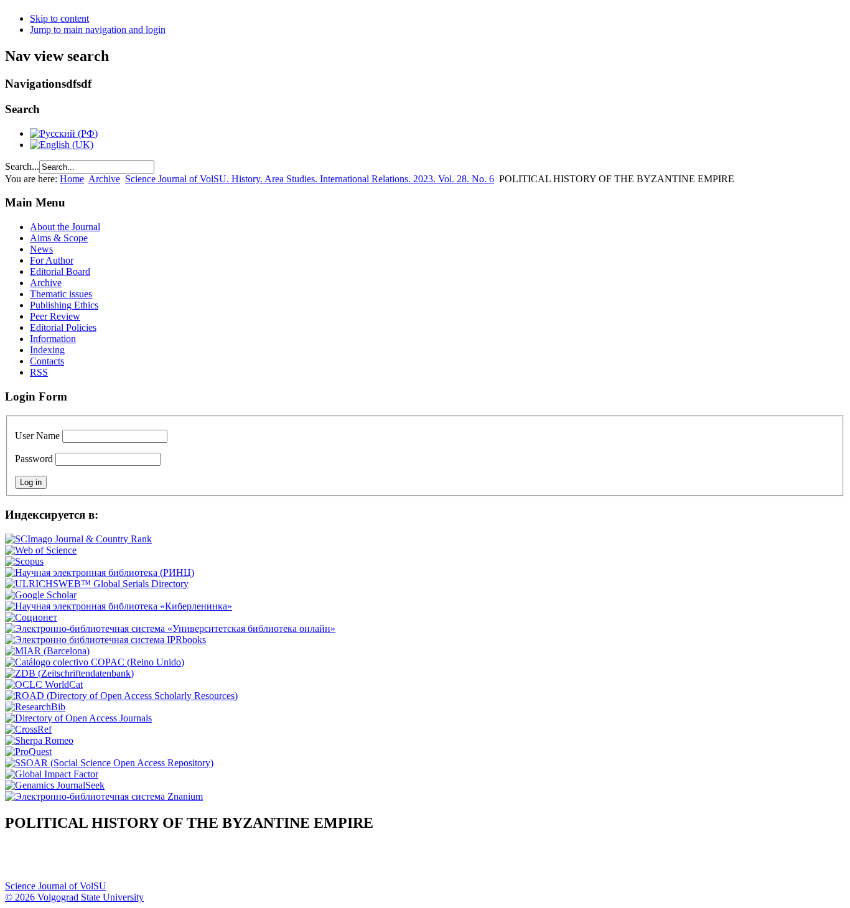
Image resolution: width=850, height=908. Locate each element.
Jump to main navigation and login (98, 29)
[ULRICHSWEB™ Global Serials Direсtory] (97, 583)
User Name (37, 435)
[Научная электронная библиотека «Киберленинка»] (118, 606)
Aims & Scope (59, 238)
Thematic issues (61, 294)
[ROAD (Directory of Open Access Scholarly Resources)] (121, 695)
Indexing (47, 350)
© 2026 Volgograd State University (74, 897)
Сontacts (47, 361)
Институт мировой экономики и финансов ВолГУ (269, 862)
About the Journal (65, 226)
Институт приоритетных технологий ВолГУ (176, 862)
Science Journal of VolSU (55, 886)
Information (53, 338)
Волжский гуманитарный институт (51, 862)
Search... (22, 166)
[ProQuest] (28, 751)
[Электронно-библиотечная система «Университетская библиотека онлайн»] (170, 628)
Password (34, 458)
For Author (51, 260)
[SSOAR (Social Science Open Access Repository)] (109, 762)
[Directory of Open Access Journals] (78, 718)
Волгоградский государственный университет (20, 862)
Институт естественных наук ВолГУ (207, 862)
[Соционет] (31, 617)
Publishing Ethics (64, 305)
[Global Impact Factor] (51, 774)
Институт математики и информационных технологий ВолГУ (113, 862)
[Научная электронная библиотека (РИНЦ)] (99, 572)
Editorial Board (60, 271)
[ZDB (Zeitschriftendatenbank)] (69, 673)
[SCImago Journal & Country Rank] (78, 539)
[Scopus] (24, 561)
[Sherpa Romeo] (39, 740)
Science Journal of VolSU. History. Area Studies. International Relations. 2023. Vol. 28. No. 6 (309, 179)
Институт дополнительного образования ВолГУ (393, 862)
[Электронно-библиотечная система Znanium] (104, 796)
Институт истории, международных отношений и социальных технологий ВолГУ (362, 862)
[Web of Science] (41, 550)
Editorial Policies (63, 327)
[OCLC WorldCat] (44, 684)
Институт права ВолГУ (331, 862)
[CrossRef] (28, 729)
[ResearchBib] (35, 707)
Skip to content (59, 18)
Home (72, 179)
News (41, 249)
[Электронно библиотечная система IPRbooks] (105, 639)
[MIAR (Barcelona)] (47, 651)
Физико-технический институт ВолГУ (145, 862)
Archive (104, 179)
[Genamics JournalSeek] (55, 785)
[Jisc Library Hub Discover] (94, 662)
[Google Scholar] (41, 595)
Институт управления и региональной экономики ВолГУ (238, 862)
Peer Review (55, 316)
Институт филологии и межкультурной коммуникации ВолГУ (300, 862)
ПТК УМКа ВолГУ (82, 862)
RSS (39, 372)
